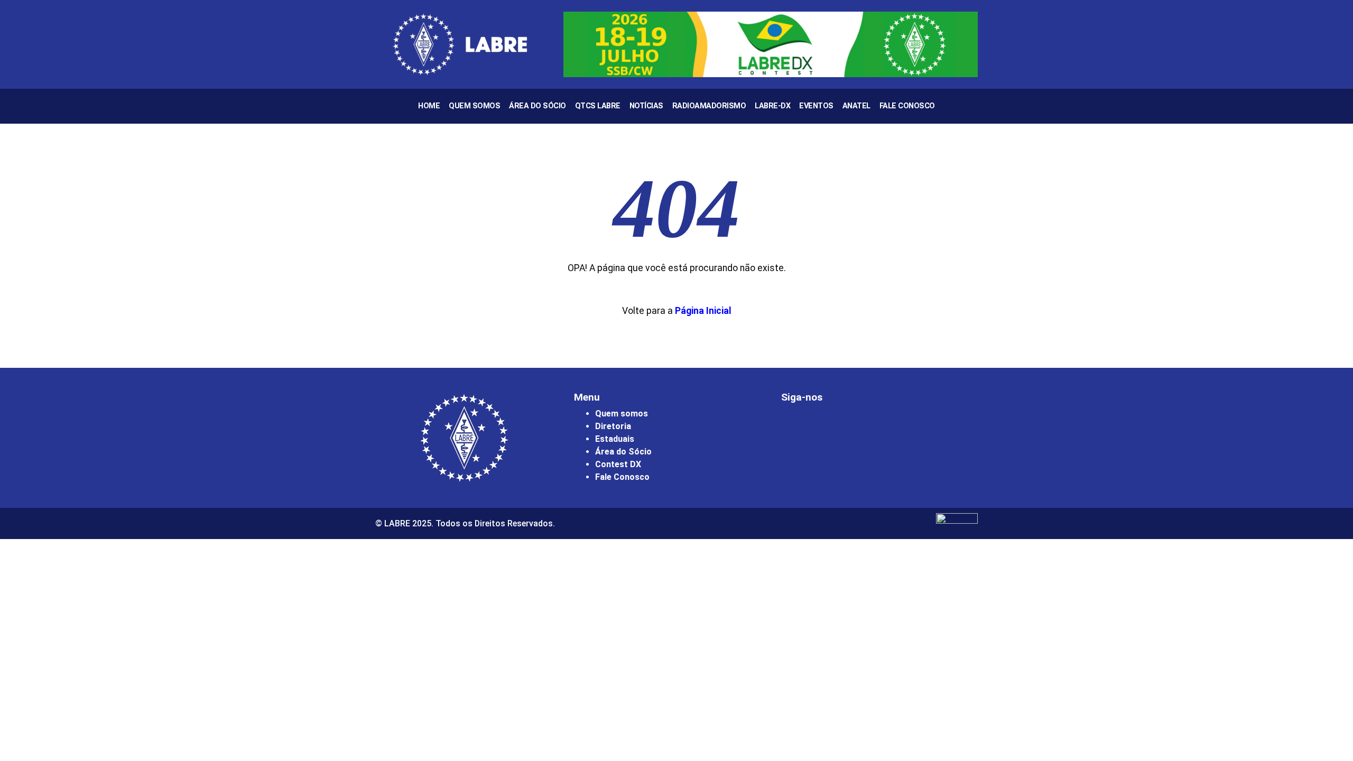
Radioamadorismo (709, 105)
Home (429, 105)
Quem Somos (474, 105)
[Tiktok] (881, 426)
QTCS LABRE (597, 105)
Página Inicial (703, 310)
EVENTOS (816, 105)
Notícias (646, 105)
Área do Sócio (537, 105)
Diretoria (613, 426)
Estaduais (614, 439)
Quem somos (621, 414)
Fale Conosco (907, 105)
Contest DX (618, 464)
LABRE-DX (772, 105)
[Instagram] (794, 426)
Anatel (856, 105)
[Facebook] (823, 426)
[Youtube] (852, 426)
